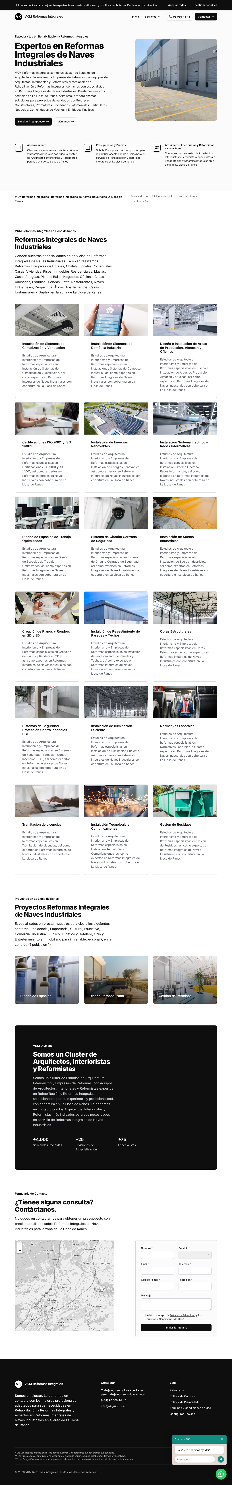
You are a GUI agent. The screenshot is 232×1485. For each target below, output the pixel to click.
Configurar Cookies (182, 1414)
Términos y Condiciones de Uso (164, 1319)
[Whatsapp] (221, 1474)
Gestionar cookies (205, 5)
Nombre (147, 1248)
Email (145, 1263)
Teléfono (185, 1263)
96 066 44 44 (181, 16)
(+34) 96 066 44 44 (113, 1400)
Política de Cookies (182, 1396)
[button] (64, 1285)
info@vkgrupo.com (113, 1406)
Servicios (150, 16)
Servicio (184, 1248)
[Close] (222, 1439)
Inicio (135, 16)
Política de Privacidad (182, 1315)
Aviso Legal (177, 1390)
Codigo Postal (150, 1279)
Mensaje (147, 1295)
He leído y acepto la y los (173, 1317)
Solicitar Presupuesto (31, 121)
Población (185, 1279)
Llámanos (64, 121)
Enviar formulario (176, 1327)
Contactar (204, 16)
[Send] (221, 1459)
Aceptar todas (177, 5)
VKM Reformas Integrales (43, 16)
